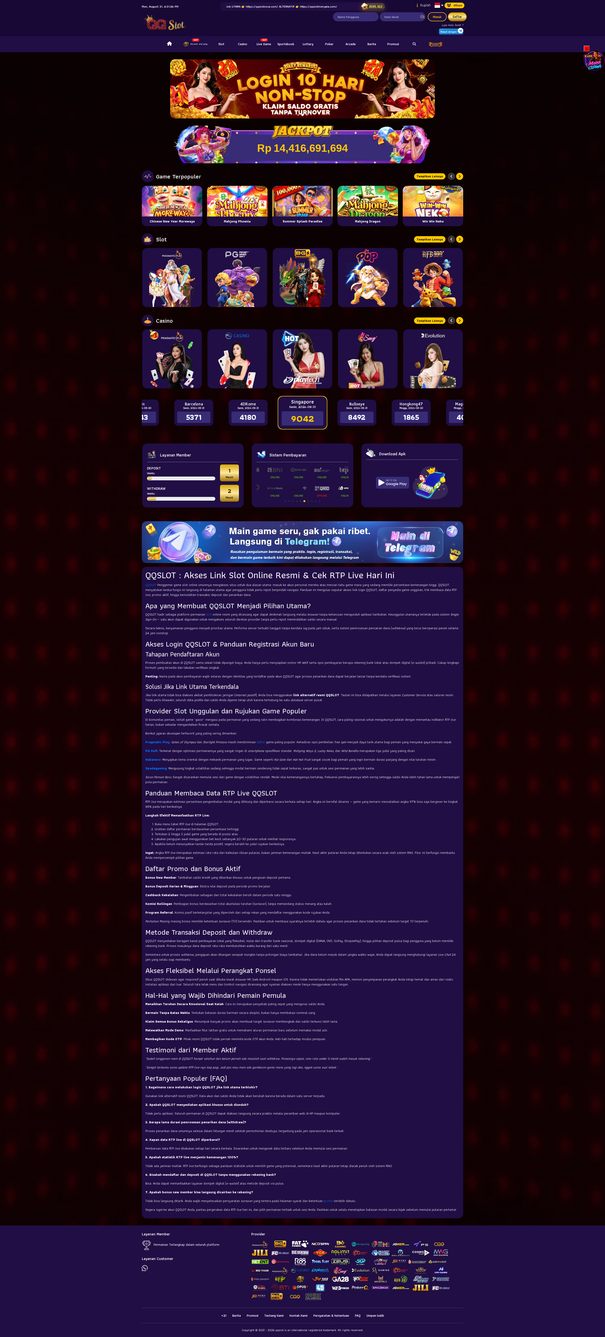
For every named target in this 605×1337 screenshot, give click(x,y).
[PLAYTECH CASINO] (302, 358)
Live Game (264, 44)
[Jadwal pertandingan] (372, 6)
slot (209, 614)
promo (329, 1200)
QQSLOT (151, 584)
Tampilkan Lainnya (430, 176)
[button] (429, 89)
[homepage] (169, 44)
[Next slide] (459, 176)
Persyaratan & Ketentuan (331, 1315)
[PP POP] (368, 277)
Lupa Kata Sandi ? (452, 25)
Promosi (393, 44)
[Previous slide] (451, 176)
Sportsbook (285, 44)
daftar (261, 742)
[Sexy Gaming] (368, 358)
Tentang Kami (274, 1315)
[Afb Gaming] (433, 277)
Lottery (308, 44)
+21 (223, 1315)
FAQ (358, 1315)
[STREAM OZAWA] (594, 60)
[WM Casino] (237, 358)
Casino (242, 44)
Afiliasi (458, 5)
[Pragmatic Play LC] (172, 358)
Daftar (457, 16)
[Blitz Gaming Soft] (302, 277)
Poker (329, 44)
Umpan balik (375, 1315)
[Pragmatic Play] (172, 277)
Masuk (437, 16)
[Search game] (414, 44)
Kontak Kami (298, 1315)
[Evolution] (433, 358)
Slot (221, 44)
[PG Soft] (237, 277)
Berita (371, 44)
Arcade (351, 44)
